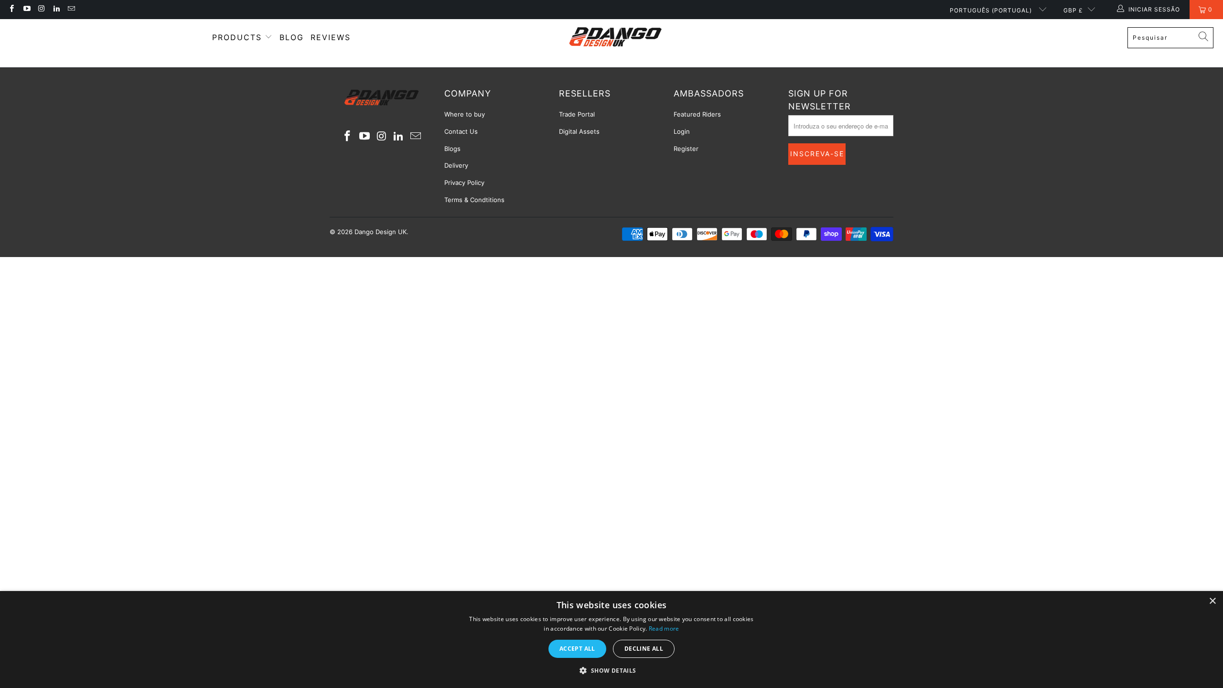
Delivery (456, 165)
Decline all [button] (643, 649)
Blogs (452, 148)
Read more (664, 628)
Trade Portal (577, 114)
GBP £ (1073, 10)
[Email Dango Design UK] (71, 9)
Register (686, 148)
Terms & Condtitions (474, 200)
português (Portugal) (992, 10)
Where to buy (464, 114)
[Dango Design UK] (616, 37)
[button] (611, 671)
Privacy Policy (464, 182)
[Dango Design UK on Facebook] (11, 9)
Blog (291, 37)
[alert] (611, 639)
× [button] (1212, 601)
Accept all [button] (577, 649)
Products (238, 37)
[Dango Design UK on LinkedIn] (56, 9)
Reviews (331, 37)
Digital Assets (579, 131)
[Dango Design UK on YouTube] (26, 9)
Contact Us (461, 131)
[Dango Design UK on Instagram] (41, 9)
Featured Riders (697, 114)
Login (682, 131)
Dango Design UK (380, 232)
